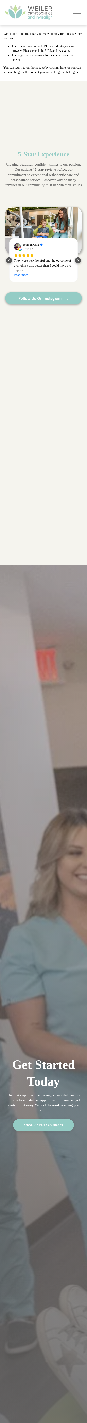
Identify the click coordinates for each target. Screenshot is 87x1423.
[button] (9, 260)
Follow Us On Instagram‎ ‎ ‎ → (43, 298)
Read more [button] (21, 275)
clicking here (57, 67)
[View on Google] (17, 246)
